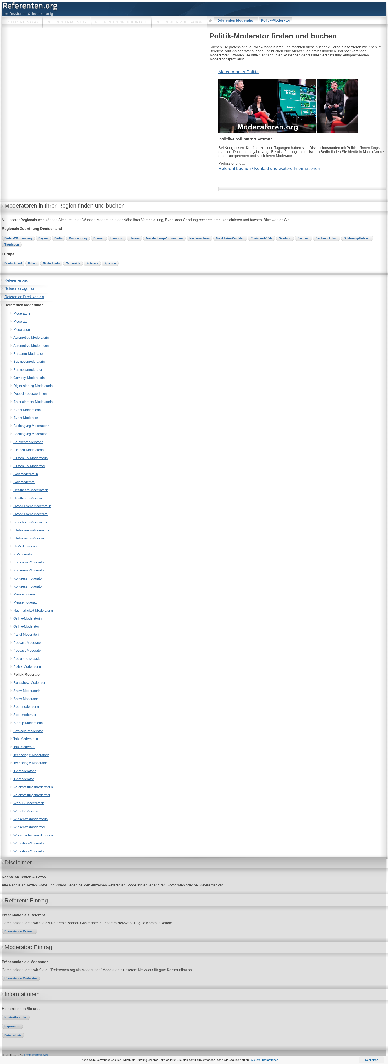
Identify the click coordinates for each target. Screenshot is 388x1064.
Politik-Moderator (275, 20)
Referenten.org (36, 1055)
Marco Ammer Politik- (238, 71)
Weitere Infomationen (264, 1060)
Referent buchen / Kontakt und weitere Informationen (269, 168)
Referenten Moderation (236, 20)
